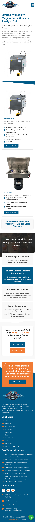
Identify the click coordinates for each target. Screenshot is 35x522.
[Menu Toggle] (32, 5)
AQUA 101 (8, 193)
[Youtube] (13, 490)
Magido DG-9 (9, 118)
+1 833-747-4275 (20, 332)
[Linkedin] (8, 490)
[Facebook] (3, 490)
